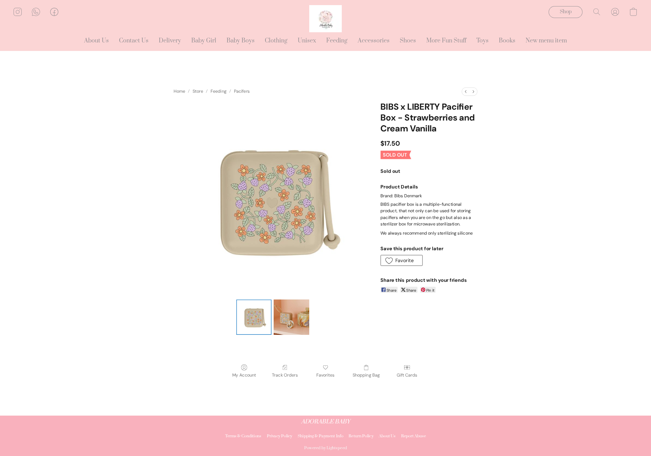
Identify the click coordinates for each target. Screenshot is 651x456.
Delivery (170, 40)
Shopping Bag (366, 375)
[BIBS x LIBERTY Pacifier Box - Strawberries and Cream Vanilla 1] (291, 317)
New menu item (546, 40)
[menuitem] (465, 91)
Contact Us (134, 40)
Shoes (408, 40)
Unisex (307, 40)
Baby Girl (203, 40)
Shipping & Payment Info (320, 436)
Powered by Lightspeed (325, 448)
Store (198, 91)
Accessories (374, 40)
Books (507, 40)
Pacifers (242, 91)
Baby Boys (240, 40)
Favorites (325, 375)
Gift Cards (407, 375)
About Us (96, 40)
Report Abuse (413, 436)
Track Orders (285, 375)
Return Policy (361, 436)
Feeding (337, 40)
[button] (325, 18)
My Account (244, 375)
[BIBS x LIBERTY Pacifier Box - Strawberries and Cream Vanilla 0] (254, 317)
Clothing (276, 40)
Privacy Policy (279, 436)
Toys (482, 40)
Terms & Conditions (243, 436)
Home (179, 91)
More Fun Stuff (446, 40)
